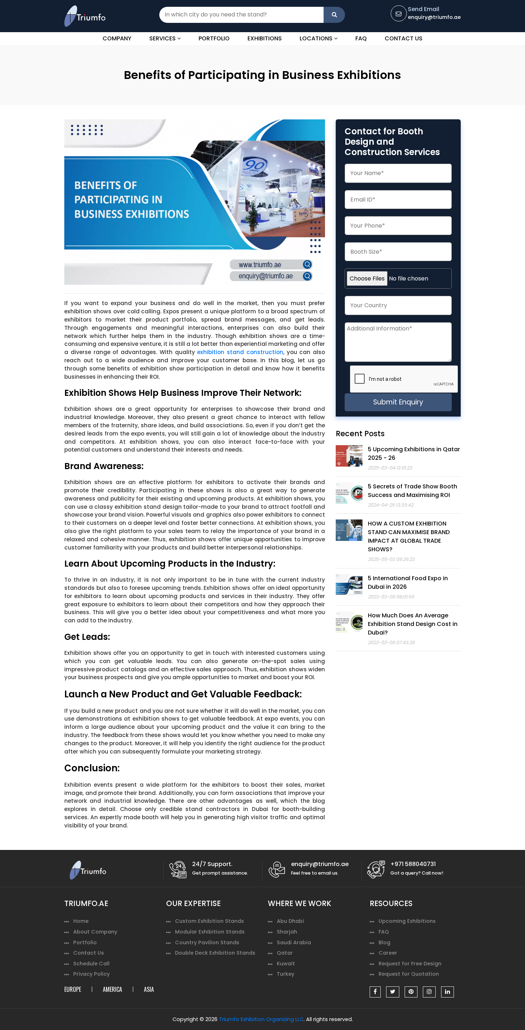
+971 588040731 (413, 864)
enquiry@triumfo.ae (434, 17)
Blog (384, 942)
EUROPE (72, 989)
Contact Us (403, 38)
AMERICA (112, 989)
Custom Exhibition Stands (209, 921)
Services (163, 38)
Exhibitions (265, 38)
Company (116, 38)
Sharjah (287, 931)
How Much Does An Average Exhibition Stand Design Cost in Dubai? (413, 624)
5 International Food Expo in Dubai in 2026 (408, 582)
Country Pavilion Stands (207, 942)
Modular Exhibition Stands (210, 931)
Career (388, 952)
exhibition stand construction (240, 352)
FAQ (361, 38)
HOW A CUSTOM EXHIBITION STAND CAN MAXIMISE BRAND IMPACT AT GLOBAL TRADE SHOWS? (409, 536)
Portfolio (214, 38)
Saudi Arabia (294, 942)
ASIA (149, 989)
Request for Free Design (410, 963)
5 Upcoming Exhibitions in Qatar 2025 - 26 (414, 453)
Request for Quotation (409, 973)
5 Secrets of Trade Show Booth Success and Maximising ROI (412, 490)
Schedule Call (91, 963)
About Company (95, 931)
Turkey (285, 973)
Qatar (285, 952)
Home (81, 921)
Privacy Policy (91, 973)
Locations (317, 38)
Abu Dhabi (290, 921)
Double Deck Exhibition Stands (215, 952)
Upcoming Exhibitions (407, 921)
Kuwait (286, 963)
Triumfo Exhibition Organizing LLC (261, 1019)
